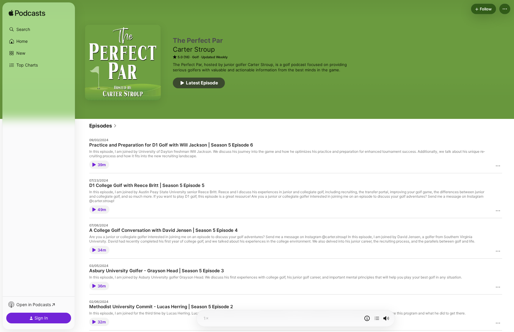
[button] (39, 29)
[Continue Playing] (376, 318)
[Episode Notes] (367, 318)
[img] (27, 13)
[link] (103, 125)
